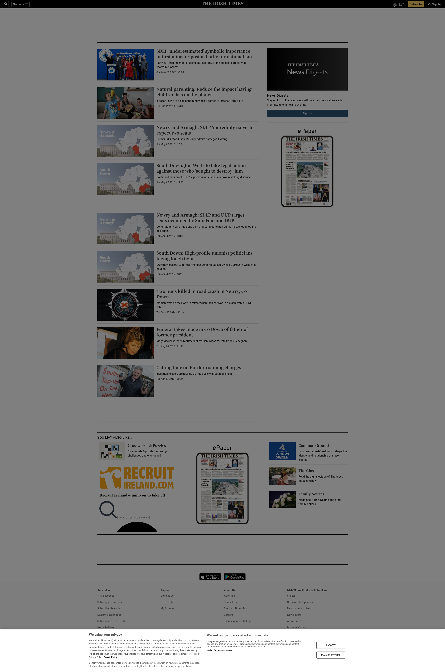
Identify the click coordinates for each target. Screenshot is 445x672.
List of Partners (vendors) (220, 650)
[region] (222, 650)
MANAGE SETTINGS (330, 655)
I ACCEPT (330, 645)
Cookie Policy (110, 657)
